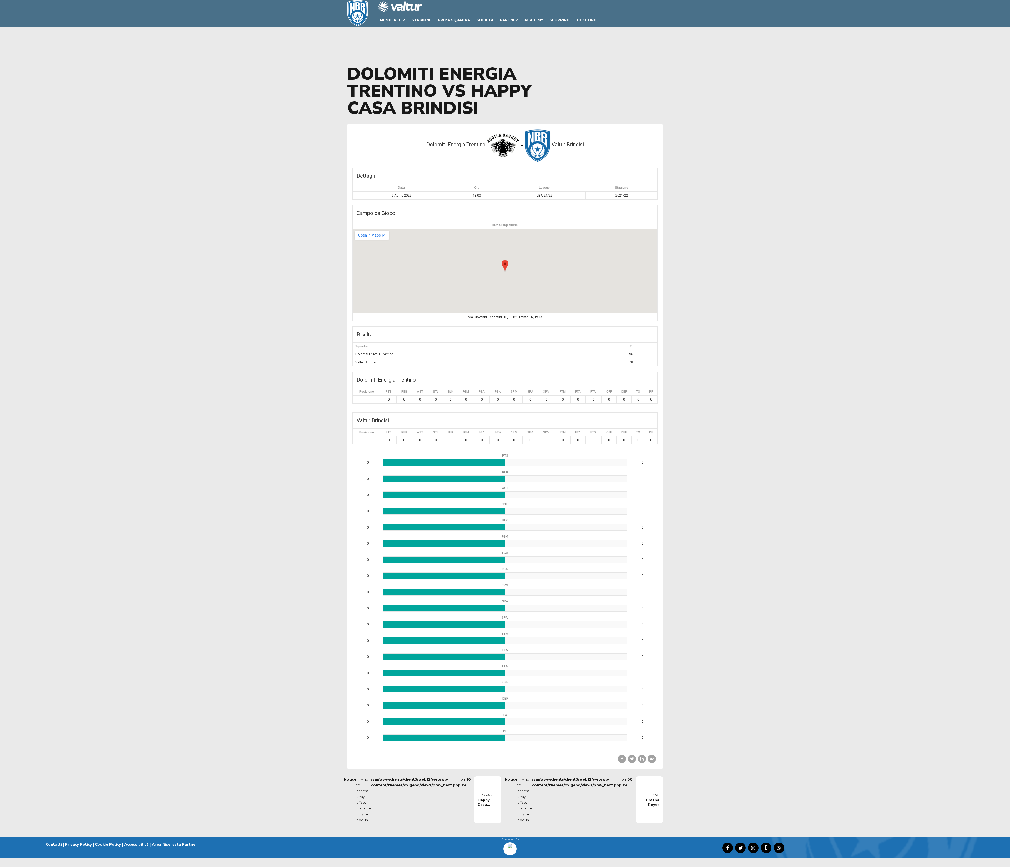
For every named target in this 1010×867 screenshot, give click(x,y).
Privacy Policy (78, 844)
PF (651, 391)
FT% (593, 391)
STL (435, 391)
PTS (389, 391)
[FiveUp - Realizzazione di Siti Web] (510, 847)
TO (638, 391)
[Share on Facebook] (622, 759)
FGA (482, 391)
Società (485, 20)
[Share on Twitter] (632, 759)
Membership (392, 20)
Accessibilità (136, 844)
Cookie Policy (108, 844)
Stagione (421, 20)
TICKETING (586, 20)
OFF (609, 391)
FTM (563, 391)
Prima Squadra (454, 20)
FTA (578, 391)
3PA (530, 391)
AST (420, 391)
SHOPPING (559, 20)
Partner (509, 20)
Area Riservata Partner (174, 844)
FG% (498, 391)
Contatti (54, 844)
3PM (514, 391)
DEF (624, 391)
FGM (466, 391)
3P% (546, 391)
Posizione (366, 391)
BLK (450, 391)
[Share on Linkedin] (642, 759)
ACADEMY (533, 20)
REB (404, 391)
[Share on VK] (652, 759)
